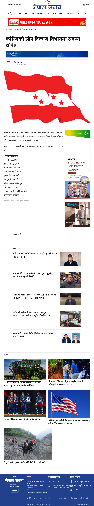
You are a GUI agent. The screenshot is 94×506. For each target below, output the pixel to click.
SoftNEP (86, 504)
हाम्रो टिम (14, 491)
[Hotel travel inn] (77, 178)
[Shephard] (47, 54)
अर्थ (33, 13)
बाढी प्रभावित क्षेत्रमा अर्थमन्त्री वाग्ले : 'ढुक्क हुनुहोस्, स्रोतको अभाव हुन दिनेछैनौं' (33, 275)
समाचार (26, 13)
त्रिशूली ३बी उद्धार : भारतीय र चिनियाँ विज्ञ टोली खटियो (26, 462)
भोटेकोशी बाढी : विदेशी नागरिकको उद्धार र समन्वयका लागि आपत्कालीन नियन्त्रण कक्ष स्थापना (34, 296)
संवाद (48, 13)
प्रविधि (78, 13)
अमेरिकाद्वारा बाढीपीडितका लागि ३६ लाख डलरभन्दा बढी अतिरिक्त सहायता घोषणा (69, 422)
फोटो (54, 13)
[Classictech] (77, 142)
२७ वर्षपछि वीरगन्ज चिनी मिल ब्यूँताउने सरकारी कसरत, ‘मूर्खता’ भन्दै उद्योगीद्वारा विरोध (22, 383)
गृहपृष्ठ (5, 29)
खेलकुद (61, 13)
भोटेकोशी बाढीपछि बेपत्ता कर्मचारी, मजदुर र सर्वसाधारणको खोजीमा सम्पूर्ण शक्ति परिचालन (31, 313)
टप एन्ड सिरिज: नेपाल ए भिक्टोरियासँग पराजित (22, 419)
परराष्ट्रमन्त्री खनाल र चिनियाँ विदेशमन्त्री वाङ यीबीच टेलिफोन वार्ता (33, 335)
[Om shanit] (77, 214)
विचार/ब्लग (40, 13)
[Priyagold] (47, 22)
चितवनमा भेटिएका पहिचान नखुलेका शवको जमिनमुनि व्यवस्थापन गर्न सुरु (65, 383)
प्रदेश (85, 13)
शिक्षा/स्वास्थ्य (70, 13)
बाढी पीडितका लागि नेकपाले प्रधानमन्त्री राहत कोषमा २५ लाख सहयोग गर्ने (35, 255)
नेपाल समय (18, 62)
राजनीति (19, 13)
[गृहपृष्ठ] (10, 13)
